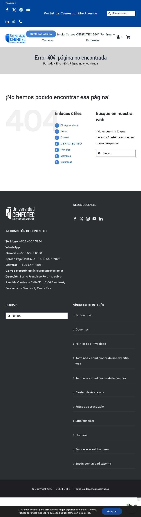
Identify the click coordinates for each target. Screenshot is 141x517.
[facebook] (7, 8)
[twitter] (14, 8)
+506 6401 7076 (49, 259)
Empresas (66, 162)
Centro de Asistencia (89, 392)
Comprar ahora (69, 125)
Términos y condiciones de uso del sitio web (102, 361)
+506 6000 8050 (30, 253)
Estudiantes (83, 315)
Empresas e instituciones (92, 449)
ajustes (86, 513)
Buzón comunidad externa (93, 463)
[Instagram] (88, 216)
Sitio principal (84, 420)
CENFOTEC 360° (71, 143)
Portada (48, 63)
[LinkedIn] (101, 216)
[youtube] (28, 8)
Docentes (81, 329)
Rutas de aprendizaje (89, 406)
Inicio (64, 131)
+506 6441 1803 (30, 264)
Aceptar (112, 511)
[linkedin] (7, 19)
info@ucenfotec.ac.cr (48, 270)
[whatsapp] (13, 19)
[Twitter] (81, 216)
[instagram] (21, 8)
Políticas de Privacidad (90, 343)
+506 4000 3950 (30, 241)
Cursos (65, 137)
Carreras (66, 156)
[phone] (20, 19)
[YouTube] (94, 216)
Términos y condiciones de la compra (100, 378)
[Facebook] (75, 216)
